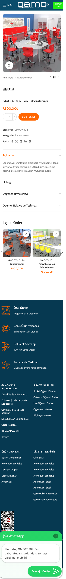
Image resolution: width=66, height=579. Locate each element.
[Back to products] (54, 77)
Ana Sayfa (8, 77)
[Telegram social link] (30, 141)
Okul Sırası (38, 457)
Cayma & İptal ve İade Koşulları (12, 411)
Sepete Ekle (28, 116)
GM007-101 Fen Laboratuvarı (16, 262)
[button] (26, 234)
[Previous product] (50, 77)
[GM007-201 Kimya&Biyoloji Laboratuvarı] (47, 243)
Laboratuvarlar (24, 77)
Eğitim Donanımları (11, 457)
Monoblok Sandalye (11, 463)
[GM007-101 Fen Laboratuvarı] (17, 243)
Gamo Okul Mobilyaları (45, 493)
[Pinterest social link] (21, 141)
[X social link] (16, 141)
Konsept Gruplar (9, 469)
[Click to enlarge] (9, 65)
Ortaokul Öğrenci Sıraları (45, 397)
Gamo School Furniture (45, 499)
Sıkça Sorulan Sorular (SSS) (15, 418)
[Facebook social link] (12, 141)
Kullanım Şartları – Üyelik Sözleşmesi (14, 402)
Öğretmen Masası (42, 409)
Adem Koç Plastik (42, 481)
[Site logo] (33, 4)
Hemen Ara (58, 5)
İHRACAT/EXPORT (11, 430)
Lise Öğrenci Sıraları (43, 403)
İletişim (5, 436)
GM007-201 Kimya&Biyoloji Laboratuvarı (47, 264)
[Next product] (58, 77)
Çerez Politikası (9, 424)
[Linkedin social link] (25, 141)
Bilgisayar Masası (42, 415)
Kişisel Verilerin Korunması (14, 394)
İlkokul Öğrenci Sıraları (44, 391)
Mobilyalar (6, 481)
